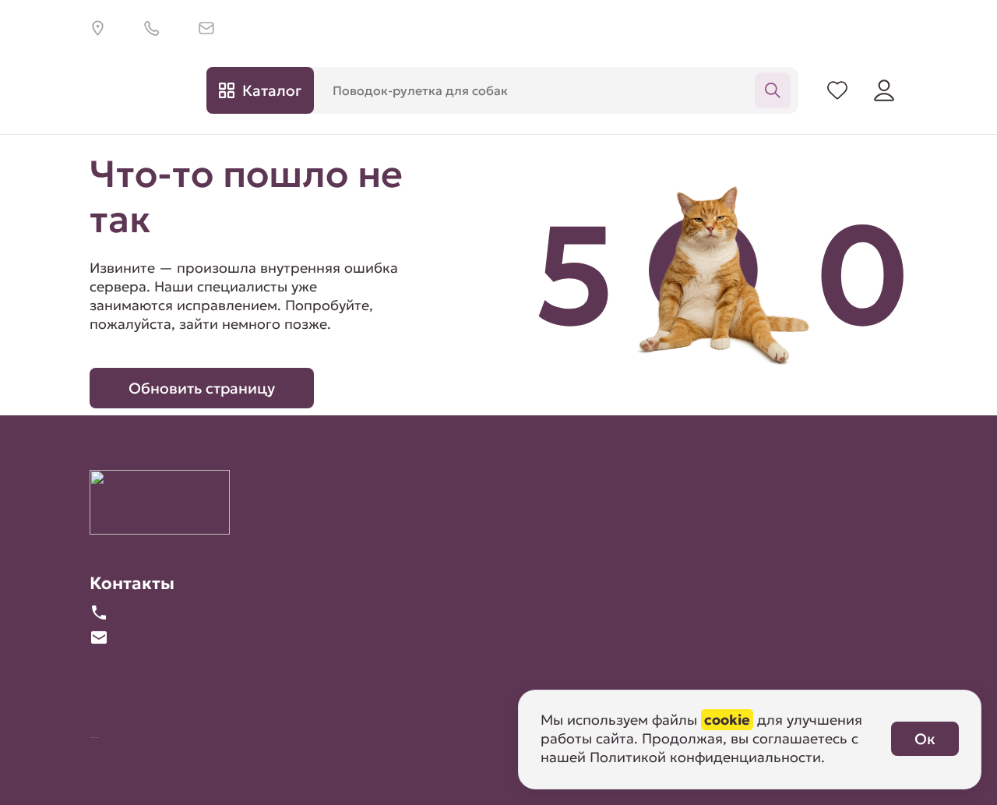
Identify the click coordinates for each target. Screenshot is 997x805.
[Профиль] (884, 90)
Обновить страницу (202, 388)
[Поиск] (773, 90)
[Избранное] (837, 90)
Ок (924, 738)
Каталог (271, 90)
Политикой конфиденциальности (705, 757)
